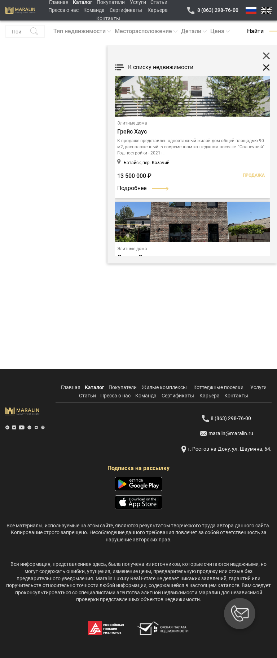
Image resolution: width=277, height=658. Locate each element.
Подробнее (131, 188)
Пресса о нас (63, 10)
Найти (255, 31)
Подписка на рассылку (138, 468)
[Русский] (251, 10)
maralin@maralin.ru (230, 433)
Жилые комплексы (164, 387)
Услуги (258, 387)
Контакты (108, 18)
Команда (94, 10)
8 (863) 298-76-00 (217, 10)
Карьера (158, 10)
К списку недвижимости (160, 67)
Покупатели (123, 387)
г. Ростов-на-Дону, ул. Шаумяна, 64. (230, 449)
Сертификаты (126, 10)
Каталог (94, 387)
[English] (266, 10)
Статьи (87, 395)
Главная (70, 387)
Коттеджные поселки (218, 387)
